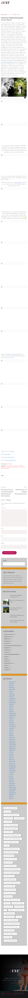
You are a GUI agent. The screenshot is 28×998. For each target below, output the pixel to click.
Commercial (7, 641)
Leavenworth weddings (9, 886)
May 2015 (11, 709)
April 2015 (11, 711)
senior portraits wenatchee (18, 903)
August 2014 (12, 717)
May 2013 (11, 733)
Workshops (6, 669)
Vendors (6, 665)
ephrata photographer (9, 855)
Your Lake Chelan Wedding (10, 940)
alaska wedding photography (10, 808)
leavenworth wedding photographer (12, 882)
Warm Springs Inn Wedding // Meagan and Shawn (16, 608)
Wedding (9, 464)
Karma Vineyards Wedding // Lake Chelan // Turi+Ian (17, 621)
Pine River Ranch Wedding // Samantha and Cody (16, 596)
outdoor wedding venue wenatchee (12, 899)
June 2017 (11, 693)
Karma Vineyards (8, 862)
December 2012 (12, 743)
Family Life (6, 649)
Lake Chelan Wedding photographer (12, 869)
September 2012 (12, 748)
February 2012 (12, 761)
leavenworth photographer (10, 879)
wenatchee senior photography (11, 920)
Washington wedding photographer (16, 910)
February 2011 (12, 783)
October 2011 (12, 768)
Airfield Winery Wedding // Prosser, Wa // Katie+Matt (17, 616)
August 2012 (12, 750)
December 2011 (12, 765)
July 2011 (11, 774)
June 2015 (11, 707)
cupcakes (6, 845)
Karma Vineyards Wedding (10, 865)
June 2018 (11, 683)
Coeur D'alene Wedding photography (12, 835)
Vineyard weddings (19, 906)
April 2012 (11, 757)
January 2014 (12, 724)
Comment (3, 508)
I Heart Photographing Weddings (11, 654)
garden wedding (18, 465)
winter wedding (8, 937)
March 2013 (11, 737)
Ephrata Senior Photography (10, 859)
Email (2, 536)
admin (18, 14)
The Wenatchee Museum (7, 62)
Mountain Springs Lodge (10, 893)
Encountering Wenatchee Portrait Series (12, 645)
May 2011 (11, 778)
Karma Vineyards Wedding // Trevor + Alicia (17, 601)
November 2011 (12, 767)
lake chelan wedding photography (12, 872)
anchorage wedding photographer (11, 815)
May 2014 (11, 720)
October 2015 (12, 700)
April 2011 (11, 779)
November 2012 (12, 744)
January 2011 (12, 785)
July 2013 (11, 730)
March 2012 (11, 759)
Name (2, 528)
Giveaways (6, 652)
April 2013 (11, 735)
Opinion (6, 656)
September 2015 (12, 702)
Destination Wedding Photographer (12, 848)
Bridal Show (7, 638)
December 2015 (12, 698)
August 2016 (12, 694)
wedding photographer (9, 913)
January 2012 (12, 763)
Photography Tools (8, 663)
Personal (6, 658)
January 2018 (12, 689)
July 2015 (11, 706)
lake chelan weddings (9, 876)
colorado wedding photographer (11, 842)
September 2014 (12, 715)
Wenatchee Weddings (9, 930)
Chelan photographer (19, 818)
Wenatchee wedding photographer (12, 923)
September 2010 (12, 792)
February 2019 (12, 682)
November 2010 (12, 789)
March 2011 (11, 781)
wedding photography (9, 916)
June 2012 (11, 754)
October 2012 (12, 746)
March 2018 (11, 687)
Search (5, 560)
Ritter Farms (7, 903)
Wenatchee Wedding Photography (11, 927)
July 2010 (11, 796)
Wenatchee (19, 916)
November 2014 (12, 713)
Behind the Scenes (8, 636)
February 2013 (12, 739)
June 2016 (11, 696)
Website (2, 543)
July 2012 (11, 752)
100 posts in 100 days (9, 634)
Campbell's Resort (8, 818)
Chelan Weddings (8, 831)
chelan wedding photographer (11, 825)
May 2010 (11, 798)
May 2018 (11, 685)
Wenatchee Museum (10, 460)
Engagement (7, 647)
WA (5, 910)
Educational (6, 643)
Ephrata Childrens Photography (11, 852)
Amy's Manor (7, 811)
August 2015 (12, 704)
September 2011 (12, 770)
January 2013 (12, 741)
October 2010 (12, 791)
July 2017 (11, 691)
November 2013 (12, 726)
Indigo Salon (17, 182)
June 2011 (11, 776)
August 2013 (12, 728)
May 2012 (11, 755)
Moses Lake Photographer (10, 889)
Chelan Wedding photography (11, 828)
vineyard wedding (8, 906)
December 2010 (12, 787)
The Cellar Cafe (14, 354)
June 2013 (11, 731)
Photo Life (6, 660)
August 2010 (12, 794)
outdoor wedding (8, 896)
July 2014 (11, 718)
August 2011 (12, 772)
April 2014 (11, 722)
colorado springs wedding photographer (13, 838)
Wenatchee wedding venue (10, 933)
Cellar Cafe (9, 465)
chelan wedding (8, 821)
